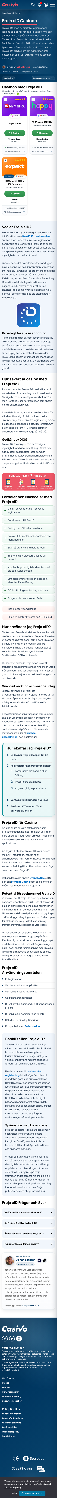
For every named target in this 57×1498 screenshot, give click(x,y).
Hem (4, 13)
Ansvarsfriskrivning (11, 1422)
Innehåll (7, 78)
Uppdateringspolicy (12, 1401)
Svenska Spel (37, 878)
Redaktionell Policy (11, 1396)
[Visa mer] (24, 151)
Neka (14, 1493)
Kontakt (6, 1387)
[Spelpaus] (33, 1460)
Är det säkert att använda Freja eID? (24, 1233)
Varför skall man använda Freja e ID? (24, 1212)
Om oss (5, 1383)
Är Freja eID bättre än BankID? (20, 1222)
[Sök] (33, 5)
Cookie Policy (8, 1436)
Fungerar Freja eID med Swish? (21, 1243)
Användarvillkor (9, 1427)
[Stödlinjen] (22, 1471)
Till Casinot (14, 133)
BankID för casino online (36, 236)
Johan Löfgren (24, 67)
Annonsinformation (11, 1413)
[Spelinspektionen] (41, 1471)
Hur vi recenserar (10, 1392)
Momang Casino (20, 881)
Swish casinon (33, 1026)
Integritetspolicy (10, 1431)
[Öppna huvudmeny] (52, 5)
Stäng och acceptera (32, 1493)
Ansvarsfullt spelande (13, 1418)
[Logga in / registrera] (46, 5)
